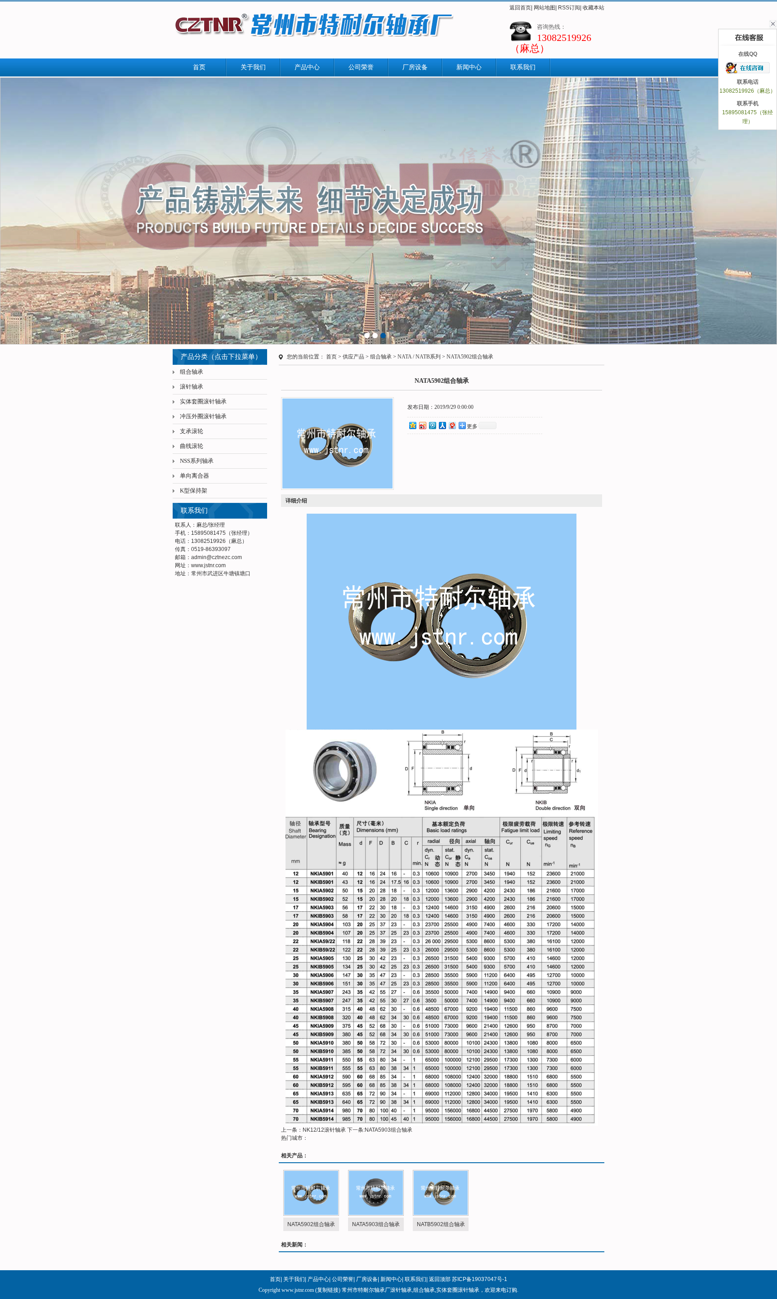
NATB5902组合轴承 (441, 1224)
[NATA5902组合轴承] (311, 1193)
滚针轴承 (191, 386)
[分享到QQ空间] (412, 425)
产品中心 (307, 67)
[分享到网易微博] (452, 425)
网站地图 (544, 7)
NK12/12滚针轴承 (324, 1130)
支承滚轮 (191, 431)
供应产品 (353, 357)
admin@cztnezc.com (216, 557)
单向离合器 (194, 475)
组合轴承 (191, 371)
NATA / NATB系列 (419, 357)
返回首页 (520, 7)
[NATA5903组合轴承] (376, 1193)
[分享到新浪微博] (422, 425)
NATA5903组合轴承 (388, 1130)
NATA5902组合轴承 (470, 357)
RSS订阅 (569, 7)
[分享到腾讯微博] (432, 425)
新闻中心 (469, 67)
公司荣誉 (361, 67)
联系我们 (523, 67)
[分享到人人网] (442, 425)
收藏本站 (593, 7)
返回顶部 (440, 1279)
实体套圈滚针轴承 (203, 401)
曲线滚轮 (191, 446)
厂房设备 (415, 67)
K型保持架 (193, 490)
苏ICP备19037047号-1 (479, 1279)
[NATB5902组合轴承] (441, 1193)
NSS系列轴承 (197, 460)
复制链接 (328, 1290)
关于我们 (253, 67)
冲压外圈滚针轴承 (203, 416)
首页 (199, 67)
